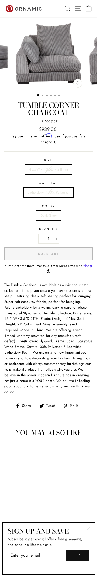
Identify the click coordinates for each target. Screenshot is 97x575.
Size (48, 160)
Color (48, 206)
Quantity (48, 229)
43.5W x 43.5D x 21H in (48, 169)
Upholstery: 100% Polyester (48, 192)
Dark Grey (48, 215)
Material (48, 183)
